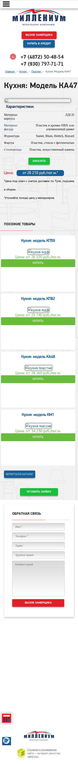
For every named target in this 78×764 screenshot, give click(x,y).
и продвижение (48, 749)
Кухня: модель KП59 (38, 241)
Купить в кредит (39, 43)
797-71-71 (42, 64)
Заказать (39, 161)
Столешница (12, 149)
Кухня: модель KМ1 (38, 415)
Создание (33, 749)
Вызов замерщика (39, 35)
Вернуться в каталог (19, 474)
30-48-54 (42, 57)
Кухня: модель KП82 (38, 299)
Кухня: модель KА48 (38, 357)
